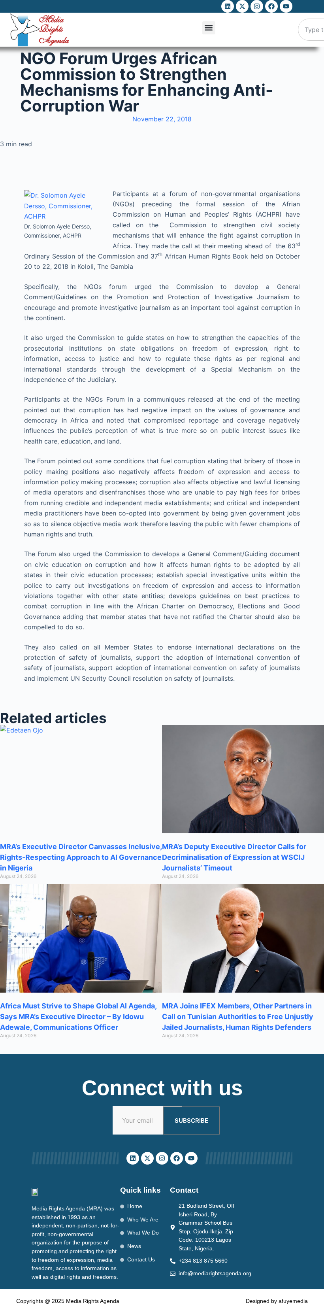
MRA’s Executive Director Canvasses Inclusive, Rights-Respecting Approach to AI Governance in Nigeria (81, 857)
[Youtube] (286, 6)
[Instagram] (257, 6)
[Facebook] (271, 6)
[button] (208, 27)
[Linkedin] (227, 6)
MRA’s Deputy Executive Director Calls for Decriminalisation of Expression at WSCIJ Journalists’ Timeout (234, 857)
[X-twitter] (242, 6)
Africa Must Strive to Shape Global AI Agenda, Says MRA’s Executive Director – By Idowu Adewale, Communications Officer (78, 1016)
